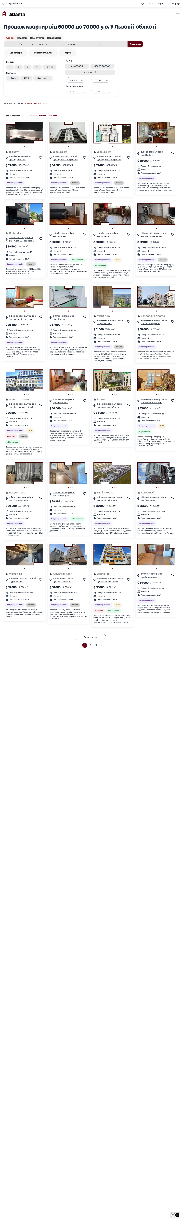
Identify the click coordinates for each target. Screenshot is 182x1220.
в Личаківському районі (65, 156)
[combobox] (17, 44)
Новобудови (54, 38)
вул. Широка (59, 319)
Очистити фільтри (43, 53)
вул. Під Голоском (62, 581)
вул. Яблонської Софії (151, 402)
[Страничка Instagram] (178, 4)
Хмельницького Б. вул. (108, 407)
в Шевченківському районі (154, 233)
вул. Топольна (148, 500)
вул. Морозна (59, 236)
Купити (9, 38)
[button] (9, 67)
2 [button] (90, 645)
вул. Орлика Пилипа (107, 500)
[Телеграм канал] (173, 4)
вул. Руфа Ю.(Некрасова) (65, 159)
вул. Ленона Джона (150, 323)
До (94, 78)
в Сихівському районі (63, 233)
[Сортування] (59, 116)
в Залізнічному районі (20, 156)
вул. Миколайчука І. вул (20, 319)
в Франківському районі (21, 497)
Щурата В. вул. (104, 323)
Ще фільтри (16, 53)
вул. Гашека (103, 236)
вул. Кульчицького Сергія (21, 407)
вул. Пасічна (147, 155)
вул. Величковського (151, 236)
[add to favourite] (142, 4)
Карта (68, 53)
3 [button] (96, 645)
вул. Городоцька (61, 496)
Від (69, 78)
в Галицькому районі (63, 578)
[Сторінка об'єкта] (6, 158)
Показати (135, 44)
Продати (22, 38)
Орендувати (37, 38)
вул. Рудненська (17, 159)
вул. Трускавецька (18, 500)
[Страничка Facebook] (175, 4)
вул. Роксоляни (60, 402)
